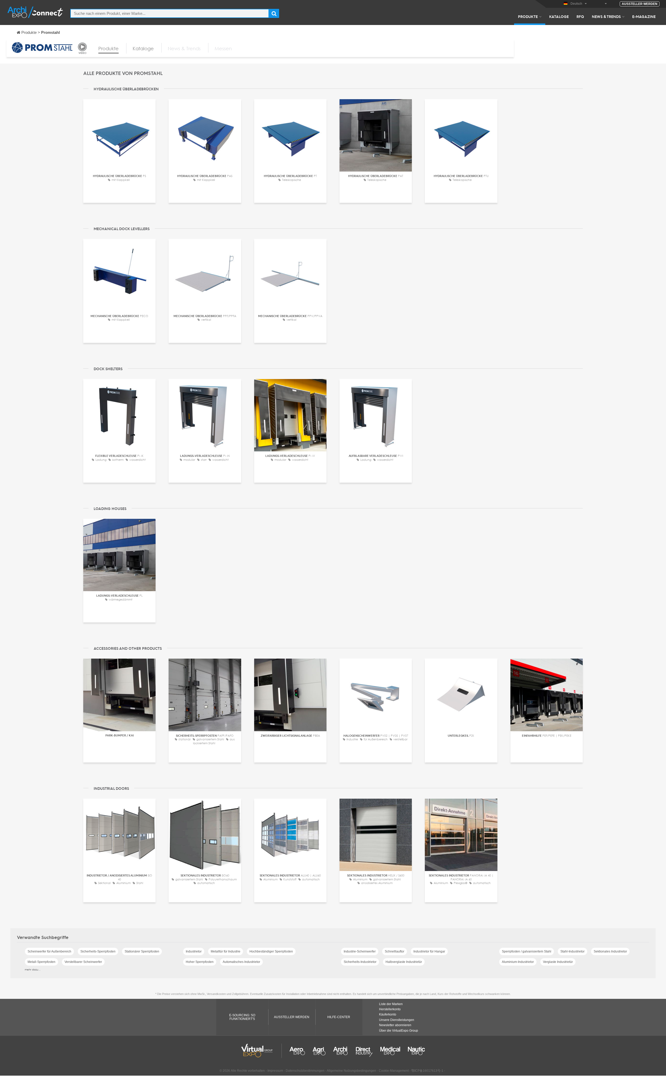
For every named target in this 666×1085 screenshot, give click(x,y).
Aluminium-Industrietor (518, 962)
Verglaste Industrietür (558, 962)
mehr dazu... (33, 969)
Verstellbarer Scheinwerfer (83, 962)
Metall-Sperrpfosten (41, 962)
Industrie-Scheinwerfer (360, 951)
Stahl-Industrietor (572, 951)
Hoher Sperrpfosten (200, 962)
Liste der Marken (391, 1004)
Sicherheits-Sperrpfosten (98, 951)
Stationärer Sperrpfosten (142, 951)
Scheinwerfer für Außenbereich (49, 951)
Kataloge (559, 16)
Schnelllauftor (394, 951)
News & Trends (606, 16)
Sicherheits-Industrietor (360, 962)
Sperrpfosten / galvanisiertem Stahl (526, 951)
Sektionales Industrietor (610, 951)
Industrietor (194, 951)
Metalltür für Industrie (225, 951)
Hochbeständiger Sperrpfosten (271, 951)
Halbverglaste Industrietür (404, 962)
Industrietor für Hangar (429, 951)
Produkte (528, 16)
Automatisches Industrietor (241, 962)
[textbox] (169, 13)
